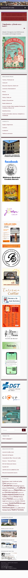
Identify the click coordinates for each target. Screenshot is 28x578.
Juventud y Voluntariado (8, 88)
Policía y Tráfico (6, 97)
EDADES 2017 (21, 492)
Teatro (14, 510)
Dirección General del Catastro (9, 472)
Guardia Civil (5, 466)
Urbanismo (5, 94)
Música (11, 505)
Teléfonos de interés (7, 133)
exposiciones (13, 494)
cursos (4, 490)
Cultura (4, 82)
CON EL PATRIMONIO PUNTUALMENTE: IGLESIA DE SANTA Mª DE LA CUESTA (14, 18)
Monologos (4, 505)
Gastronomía (9, 501)
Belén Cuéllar (9, 481)
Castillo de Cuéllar (17, 481)
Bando (4, 481)
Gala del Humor (16, 499)
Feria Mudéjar (10, 496)
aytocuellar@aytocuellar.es (6, 566)
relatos (16, 507)
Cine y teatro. (14, 483)
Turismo (20, 510)
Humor (13, 501)
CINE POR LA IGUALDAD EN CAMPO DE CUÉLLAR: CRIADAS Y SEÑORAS (15, 14)
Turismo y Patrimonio (7, 79)
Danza (12, 490)
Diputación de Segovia (7, 455)
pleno (12, 508)
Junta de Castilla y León (8, 452)
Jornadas (17, 501)
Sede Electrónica (6, 110)
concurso (16, 486)
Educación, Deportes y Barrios (9, 85)
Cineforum (9, 483)
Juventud (13, 503)
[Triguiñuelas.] (14, 53)
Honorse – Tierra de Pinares (9, 461)
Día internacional (11, 492)
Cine (4, 483)
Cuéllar (9, 490)
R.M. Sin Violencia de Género (9, 463)
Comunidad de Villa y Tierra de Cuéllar (11, 458)
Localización (5, 130)
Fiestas (4, 91)
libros (19, 503)
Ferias (16, 497)
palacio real (16, 505)
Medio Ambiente (6, 103)
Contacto (4, 127)
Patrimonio (6, 507)
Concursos (10, 488)
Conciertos (7, 485)
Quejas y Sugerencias (7, 124)
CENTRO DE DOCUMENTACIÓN (10, 469)
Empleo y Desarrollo (7, 100)
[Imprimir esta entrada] (24, 28)
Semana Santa (6, 510)
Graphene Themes (12, 568)
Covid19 (15, 488)
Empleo (5, 494)
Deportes (18, 490)
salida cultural (21, 507)
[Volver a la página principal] (14, 3)
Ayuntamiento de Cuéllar (7, 7)
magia (23, 503)
